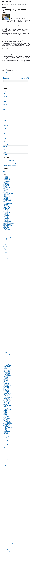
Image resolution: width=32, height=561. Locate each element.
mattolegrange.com (6, 384)
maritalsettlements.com (7, 392)
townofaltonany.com (6, 395)
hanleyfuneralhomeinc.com (7, 275)
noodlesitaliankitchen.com (7, 204)
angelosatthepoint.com (7, 421)
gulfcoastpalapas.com (7, 439)
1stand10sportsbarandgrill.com (8, 277)
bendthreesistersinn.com (7, 401)
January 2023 (5, 138)
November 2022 (6, 141)
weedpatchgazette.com (7, 268)
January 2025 (5, 99)
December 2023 (6, 120)
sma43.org (5, 481)
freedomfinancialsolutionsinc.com (8, 464)
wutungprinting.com (6, 391)
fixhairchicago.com (6, 425)
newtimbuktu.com (6, 190)
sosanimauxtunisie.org (7, 215)
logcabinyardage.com (6, 446)
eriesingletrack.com (6, 270)
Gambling (6, 72)
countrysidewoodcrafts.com (7, 199)
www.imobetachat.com (7, 448)
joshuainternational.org (7, 455)
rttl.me (4, 548)
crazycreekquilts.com (7, 345)
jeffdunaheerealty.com (7, 462)
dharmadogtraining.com (7, 546)
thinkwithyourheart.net (7, 255)
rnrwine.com (5, 539)
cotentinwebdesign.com (7, 232)
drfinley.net (5, 537)
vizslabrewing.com (6, 265)
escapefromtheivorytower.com (8, 245)
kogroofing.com (6, 216)
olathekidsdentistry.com (7, 274)
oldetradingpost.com (6, 233)
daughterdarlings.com (7, 181)
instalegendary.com (6, 202)
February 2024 (5, 117)
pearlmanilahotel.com (7, 212)
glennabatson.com (6, 340)
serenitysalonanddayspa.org (7, 184)
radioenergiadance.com (7, 218)
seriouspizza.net (6, 430)
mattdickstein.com (6, 449)
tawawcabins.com (6, 260)
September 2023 (6, 125)
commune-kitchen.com (7, 349)
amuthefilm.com (6, 350)
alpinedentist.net (6, 217)
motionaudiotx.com (6, 547)
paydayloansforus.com (7, 196)
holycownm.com (6, 408)
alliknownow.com (6, 335)
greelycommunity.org (6, 356)
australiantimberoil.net (7, 236)
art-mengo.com (6, 379)
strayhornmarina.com (6, 341)
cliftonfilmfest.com (6, 252)
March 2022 (5, 154)
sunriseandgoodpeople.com (7, 399)
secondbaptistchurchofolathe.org (8, 543)
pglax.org (5, 396)
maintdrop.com (6, 213)
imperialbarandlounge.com (7, 253)
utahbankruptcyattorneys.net (7, 256)
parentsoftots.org (6, 443)
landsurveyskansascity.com (7, 470)
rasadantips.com (6, 189)
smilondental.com (6, 281)
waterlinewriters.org (6, 441)
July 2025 (5, 91)
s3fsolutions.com (6, 243)
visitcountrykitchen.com (7, 387)
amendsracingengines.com (7, 466)
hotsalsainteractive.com (7, 183)
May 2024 (5, 112)
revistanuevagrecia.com (7, 360)
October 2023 (5, 123)
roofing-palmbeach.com (7, 248)
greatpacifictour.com (6, 411)
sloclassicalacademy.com (7, 338)
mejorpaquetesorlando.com (7, 276)
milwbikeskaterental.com (7, 393)
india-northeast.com (6, 247)
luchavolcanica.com (6, 407)
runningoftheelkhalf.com (7, 461)
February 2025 (5, 98)
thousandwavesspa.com (7, 413)
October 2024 (5, 104)
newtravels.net (6, 195)
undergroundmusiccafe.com (7, 553)
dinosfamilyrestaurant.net (7, 237)
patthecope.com (6, 428)
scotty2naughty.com (6, 362)
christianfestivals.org (6, 386)
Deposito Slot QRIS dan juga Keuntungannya (10, 165)
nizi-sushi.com (6, 378)
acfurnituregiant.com (6, 186)
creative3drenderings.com (7, 444)
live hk (4, 85)
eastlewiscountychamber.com (8, 336)
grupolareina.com (6, 230)
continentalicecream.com (7, 344)
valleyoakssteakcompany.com (8, 423)
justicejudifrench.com (7, 370)
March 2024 (5, 115)
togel (4, 171)
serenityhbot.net (6, 454)
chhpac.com (5, 545)
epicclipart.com (6, 211)
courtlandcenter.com (6, 414)
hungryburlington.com (7, 374)
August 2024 (5, 107)
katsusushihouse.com (7, 355)
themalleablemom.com (7, 372)
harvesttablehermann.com (7, 239)
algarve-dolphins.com (6, 388)
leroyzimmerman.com (7, 536)
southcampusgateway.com (7, 221)
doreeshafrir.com (6, 363)
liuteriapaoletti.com (6, 398)
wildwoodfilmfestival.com (7, 224)
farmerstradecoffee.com (7, 445)
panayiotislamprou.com (7, 220)
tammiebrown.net (6, 381)
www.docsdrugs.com (6, 474)
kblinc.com (5, 269)
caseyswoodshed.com (7, 424)
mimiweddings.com (6, 550)
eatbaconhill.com (6, 192)
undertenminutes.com (7, 187)
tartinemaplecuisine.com (7, 376)
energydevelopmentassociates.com (8, 241)
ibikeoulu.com (5, 367)
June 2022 (5, 149)
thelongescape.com (6, 383)
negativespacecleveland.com (8, 397)
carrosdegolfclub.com (7, 240)
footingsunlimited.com (7, 472)
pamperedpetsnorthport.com (7, 271)
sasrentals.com (6, 283)
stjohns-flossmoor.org (7, 402)
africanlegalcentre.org (7, 354)
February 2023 (5, 136)
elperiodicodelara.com (7, 178)
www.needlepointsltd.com (7, 477)
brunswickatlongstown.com (7, 375)
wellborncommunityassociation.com (9, 223)
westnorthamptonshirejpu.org (8, 225)
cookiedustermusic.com (7, 404)
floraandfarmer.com (6, 242)
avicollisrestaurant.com (7, 416)
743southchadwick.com (7, 246)
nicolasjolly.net (6, 352)
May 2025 (5, 93)
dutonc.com (5, 382)
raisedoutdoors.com (6, 254)
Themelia (25, 559)
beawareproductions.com (7, 365)
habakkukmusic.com (6, 452)
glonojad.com (5, 359)
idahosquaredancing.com (7, 259)
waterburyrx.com (6, 419)
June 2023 (5, 130)
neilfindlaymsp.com (6, 415)
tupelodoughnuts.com (7, 273)
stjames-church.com (6, 361)
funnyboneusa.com (6, 403)
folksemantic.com (6, 261)
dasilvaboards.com (6, 339)
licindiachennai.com (6, 180)
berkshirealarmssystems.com (8, 264)
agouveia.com (5, 542)
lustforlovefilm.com (6, 351)
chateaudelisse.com (6, 222)
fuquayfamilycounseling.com (8, 541)
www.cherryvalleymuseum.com (8, 231)
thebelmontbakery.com (7, 197)
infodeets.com (6, 182)
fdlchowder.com (6, 476)
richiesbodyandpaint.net (7, 179)
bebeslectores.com (6, 235)
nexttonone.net (6, 453)
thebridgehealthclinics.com (7, 440)
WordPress (20, 559)
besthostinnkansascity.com (7, 551)
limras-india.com (6, 177)
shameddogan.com (6, 442)
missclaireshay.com (6, 176)
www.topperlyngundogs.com (7, 460)
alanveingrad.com (6, 389)
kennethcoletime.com (7, 373)
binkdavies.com (6, 346)
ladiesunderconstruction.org (7, 234)
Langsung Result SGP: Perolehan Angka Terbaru (10, 160)
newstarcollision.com (7, 282)
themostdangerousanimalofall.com (8, 333)
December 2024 (6, 101)
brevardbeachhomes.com (7, 244)
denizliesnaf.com (6, 426)
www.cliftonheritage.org (7, 480)
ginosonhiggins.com (6, 390)
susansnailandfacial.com (7, 456)
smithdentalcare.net (6, 552)
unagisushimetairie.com (7, 206)
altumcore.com (6, 432)
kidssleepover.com (6, 194)
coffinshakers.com (6, 368)
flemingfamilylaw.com (7, 538)
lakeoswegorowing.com (7, 540)
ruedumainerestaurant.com (7, 357)
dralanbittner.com (6, 266)
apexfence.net (5, 555)
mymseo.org (5, 544)
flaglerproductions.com (7, 342)
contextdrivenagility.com (7, 366)
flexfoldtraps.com (6, 465)
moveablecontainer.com (7, 229)
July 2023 (5, 128)
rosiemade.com (6, 272)
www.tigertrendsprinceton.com (8, 458)
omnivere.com (6, 188)
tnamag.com (5, 434)
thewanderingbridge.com (7, 371)
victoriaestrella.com (6, 412)
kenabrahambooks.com (7, 348)
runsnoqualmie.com (6, 473)
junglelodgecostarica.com (7, 385)
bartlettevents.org (6, 228)
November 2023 (6, 122)
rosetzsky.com (6, 358)
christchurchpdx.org (6, 347)
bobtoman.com (6, 214)
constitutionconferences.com (8, 427)
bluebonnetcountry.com (7, 210)
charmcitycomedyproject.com (8, 364)
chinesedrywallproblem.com (7, 400)
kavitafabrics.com (6, 406)
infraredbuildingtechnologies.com (8, 238)
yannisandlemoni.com (7, 267)
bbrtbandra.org (6, 209)
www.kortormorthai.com (7, 467)
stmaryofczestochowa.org (7, 369)
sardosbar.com (6, 262)
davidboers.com (6, 447)
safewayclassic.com (6, 198)
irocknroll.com (6, 257)
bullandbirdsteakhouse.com (7, 478)
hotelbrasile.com (6, 226)
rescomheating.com (6, 549)
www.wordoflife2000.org (7, 258)
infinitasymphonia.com (7, 353)
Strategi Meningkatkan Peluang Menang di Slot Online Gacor (12, 163)
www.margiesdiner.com (7, 475)
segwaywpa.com (6, 438)
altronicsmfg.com (6, 191)
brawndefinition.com (6, 343)
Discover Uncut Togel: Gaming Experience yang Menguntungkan (12, 162)
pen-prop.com (5, 457)
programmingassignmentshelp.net (8, 193)
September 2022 (6, 144)
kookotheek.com (6, 219)
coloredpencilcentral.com (7, 251)
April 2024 (5, 114)
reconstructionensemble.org (7, 405)
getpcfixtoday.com (6, 208)
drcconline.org (6, 417)
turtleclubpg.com (6, 410)
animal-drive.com (6, 433)
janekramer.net (6, 377)
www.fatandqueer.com (7, 468)
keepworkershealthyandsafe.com (8, 203)
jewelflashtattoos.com (7, 207)
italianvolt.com (6, 263)
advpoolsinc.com (6, 420)
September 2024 (6, 106)
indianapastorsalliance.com (7, 422)
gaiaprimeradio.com (6, 380)
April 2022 (5, 152)
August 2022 (5, 146)
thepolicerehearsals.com (7, 334)
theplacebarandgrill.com (7, 418)
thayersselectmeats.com (7, 436)
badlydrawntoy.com (6, 450)
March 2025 (5, 96)
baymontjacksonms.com (7, 394)
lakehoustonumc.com (7, 451)
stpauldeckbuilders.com (7, 471)
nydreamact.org (6, 205)
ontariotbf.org (5, 201)
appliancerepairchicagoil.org (7, 200)
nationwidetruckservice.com (7, 409)
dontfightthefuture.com (7, 249)
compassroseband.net (7, 431)
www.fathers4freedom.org (7, 459)
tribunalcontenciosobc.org (7, 337)
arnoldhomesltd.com (6, 250)
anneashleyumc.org (6, 469)
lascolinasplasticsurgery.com (8, 479)
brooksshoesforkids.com (7, 435)
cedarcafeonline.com (6, 185)
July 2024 (5, 109)
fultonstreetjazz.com (6, 227)
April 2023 (5, 133)
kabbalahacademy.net (7, 280)
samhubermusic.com (6, 554)
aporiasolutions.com (6, 437)
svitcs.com (5, 429)
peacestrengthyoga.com (7, 463)
